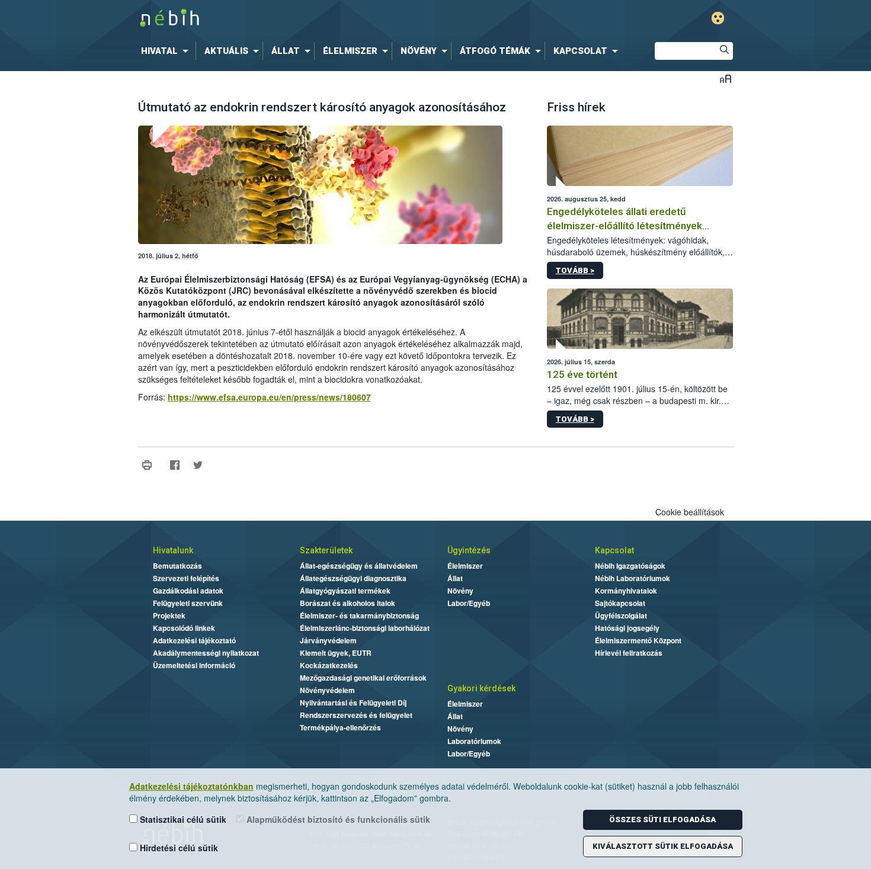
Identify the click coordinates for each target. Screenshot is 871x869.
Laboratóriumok (474, 741)
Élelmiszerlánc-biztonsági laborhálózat (365, 628)
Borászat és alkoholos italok (347, 603)
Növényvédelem (327, 690)
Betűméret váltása (725, 78)
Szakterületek (326, 550)
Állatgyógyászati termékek (345, 590)
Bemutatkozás (177, 565)
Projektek (169, 615)
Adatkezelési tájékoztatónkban (191, 786)
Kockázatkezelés (329, 665)
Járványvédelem (328, 640)
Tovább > (575, 270)
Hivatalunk (173, 550)
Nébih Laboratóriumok (632, 578)
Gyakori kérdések (481, 688)
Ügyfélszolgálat (621, 615)
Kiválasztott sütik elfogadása (663, 846)
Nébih (309, 18)
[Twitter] (198, 465)
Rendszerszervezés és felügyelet (356, 715)
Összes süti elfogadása (662, 819)
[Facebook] (175, 465)
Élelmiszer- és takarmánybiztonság (359, 615)
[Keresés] (724, 51)
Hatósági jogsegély (627, 628)
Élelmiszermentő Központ (638, 640)
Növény (460, 590)
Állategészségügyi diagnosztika (353, 578)
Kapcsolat (614, 550)
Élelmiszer (465, 565)
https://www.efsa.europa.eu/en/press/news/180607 (269, 397)
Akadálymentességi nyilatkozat (206, 652)
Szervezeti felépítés (186, 578)
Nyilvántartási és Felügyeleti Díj (353, 702)
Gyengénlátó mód (718, 18)
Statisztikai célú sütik (181, 819)
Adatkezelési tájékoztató (194, 640)
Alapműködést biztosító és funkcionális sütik (337, 819)
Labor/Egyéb (468, 603)
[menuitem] (167, 51)
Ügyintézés (469, 550)
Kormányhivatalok (626, 590)
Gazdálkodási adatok (188, 590)
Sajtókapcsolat (620, 603)
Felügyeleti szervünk (188, 603)
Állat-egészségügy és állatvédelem (359, 565)
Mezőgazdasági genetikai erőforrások (363, 677)
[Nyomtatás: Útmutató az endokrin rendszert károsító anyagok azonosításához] (147, 465)
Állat (455, 578)
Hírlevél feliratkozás (628, 652)
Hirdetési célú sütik (177, 848)
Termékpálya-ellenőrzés (340, 727)
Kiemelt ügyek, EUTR (336, 652)
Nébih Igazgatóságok (630, 565)
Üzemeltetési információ (194, 665)
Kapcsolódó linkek (184, 628)
